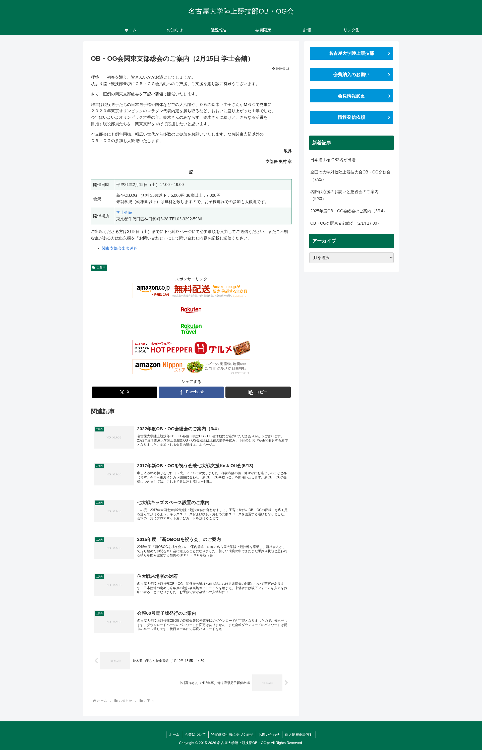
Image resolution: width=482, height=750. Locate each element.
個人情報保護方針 (299, 734)
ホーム (174, 734)
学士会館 (124, 212)
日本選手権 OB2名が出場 (332, 160)
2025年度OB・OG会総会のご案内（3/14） (348, 211)
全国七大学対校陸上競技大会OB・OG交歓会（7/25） (350, 175)
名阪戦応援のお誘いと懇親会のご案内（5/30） (344, 195)
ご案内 (100, 267)
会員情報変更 (351, 95)
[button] (258, 392)
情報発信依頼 (351, 117)
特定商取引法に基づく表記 (232, 734)
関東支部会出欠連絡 (120, 248)
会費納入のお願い (351, 74)
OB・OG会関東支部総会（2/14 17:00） (345, 223)
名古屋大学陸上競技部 (351, 53)
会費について (195, 734)
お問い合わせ (269, 734)
